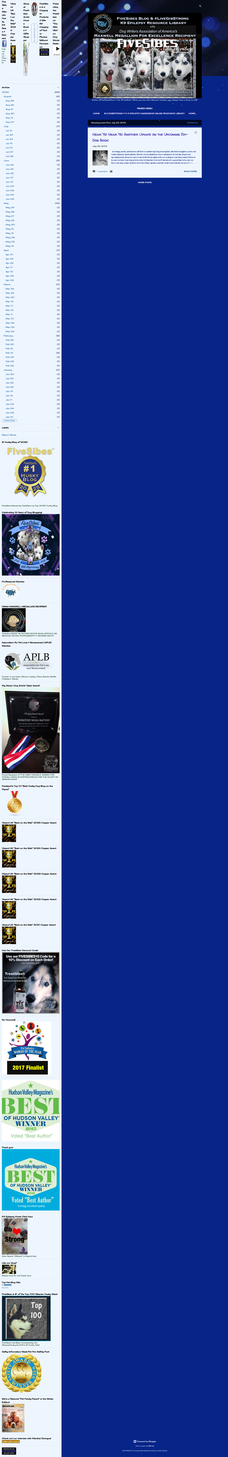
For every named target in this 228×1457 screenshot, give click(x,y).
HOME (96, 113)
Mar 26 (10, 289)
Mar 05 (10, 327)
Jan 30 (10, 374)
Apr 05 (10, 276)
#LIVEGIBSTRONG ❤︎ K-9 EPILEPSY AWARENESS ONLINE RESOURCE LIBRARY (144, 113)
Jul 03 (9, 156)
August (7, 96)
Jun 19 (9, 177)
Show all (192, 123)
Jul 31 (9, 130)
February (8, 336)
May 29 (10, 207)
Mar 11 (9, 314)
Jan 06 (10, 408)
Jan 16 (9, 395)
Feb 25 (10, 340)
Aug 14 (9, 118)
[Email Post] (111, 172)
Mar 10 (10, 318)
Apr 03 (10, 280)
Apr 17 (9, 267)
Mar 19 (9, 301)
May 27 (10, 216)
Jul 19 (9, 143)
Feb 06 (10, 365)
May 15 (10, 229)
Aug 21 (9, 109)
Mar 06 (10, 323)
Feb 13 (9, 353)
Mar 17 (9, 306)
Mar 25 (10, 293)
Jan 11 (9, 400)
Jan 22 (10, 387)
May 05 (10, 242)
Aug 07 (10, 122)
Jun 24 (10, 169)
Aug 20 (10, 113)
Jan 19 (9, 391)
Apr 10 (9, 271)
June (6, 160)
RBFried (151, 1446)
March (7, 284)
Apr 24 (9, 259)
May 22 (10, 220)
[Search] (200, 6)
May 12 (10, 233)
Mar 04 (10, 331)
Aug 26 (10, 105)
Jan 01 (9, 417)
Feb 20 (10, 344)
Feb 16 (9, 348)
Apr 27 (9, 254)
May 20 (10, 224)
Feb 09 (10, 357)
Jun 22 (10, 173)
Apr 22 (9, 263)
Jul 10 (9, 147)
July (6, 126)
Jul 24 (9, 139)
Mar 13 (9, 310)
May (6, 203)
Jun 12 (9, 182)
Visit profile (34, 33)
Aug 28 (10, 100)
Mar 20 (10, 297)
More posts (145, 182)
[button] (195, 133)
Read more (190, 171)
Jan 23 (10, 383)
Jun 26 (10, 165)
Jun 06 (10, 190)
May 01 (10, 246)
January (8, 370)
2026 (5, 92)
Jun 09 (10, 186)
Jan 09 (10, 404)
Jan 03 (10, 412)
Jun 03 (10, 199)
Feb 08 (10, 361)
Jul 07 (9, 152)
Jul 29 (9, 135)
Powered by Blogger (146, 1441)
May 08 (10, 237)
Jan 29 (10, 378)
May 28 (10, 212)
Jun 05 (10, 195)
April (6, 250)
